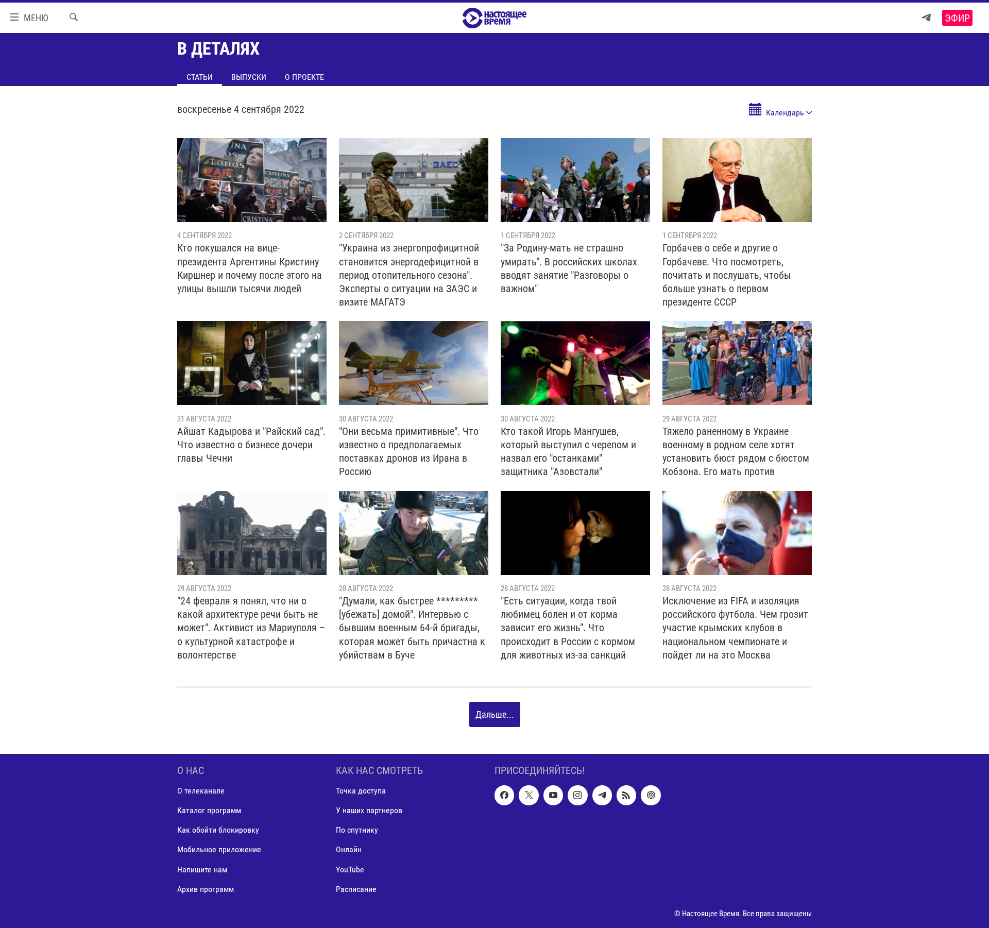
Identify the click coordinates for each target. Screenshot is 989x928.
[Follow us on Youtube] (553, 795)
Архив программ (205, 889)
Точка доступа (361, 791)
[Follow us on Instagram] (577, 795)
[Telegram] (926, 18)
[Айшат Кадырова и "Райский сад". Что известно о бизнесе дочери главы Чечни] (252, 363)
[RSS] (626, 795)
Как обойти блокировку (218, 830)
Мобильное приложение (219, 850)
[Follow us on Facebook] (504, 795)
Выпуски (248, 77)
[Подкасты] (650, 795)
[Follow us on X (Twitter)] (528, 795)
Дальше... (494, 714)
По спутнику (357, 830)
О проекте (304, 77)
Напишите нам (202, 869)
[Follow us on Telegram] (602, 795)
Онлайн (349, 850)
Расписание (356, 889)
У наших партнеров (369, 811)
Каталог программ (209, 811)
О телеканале (201, 791)
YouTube (350, 869)
